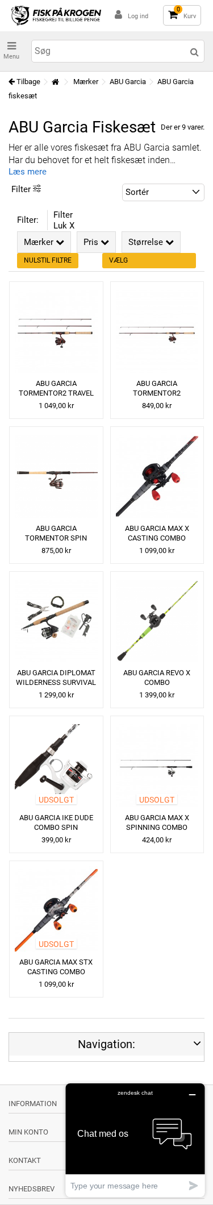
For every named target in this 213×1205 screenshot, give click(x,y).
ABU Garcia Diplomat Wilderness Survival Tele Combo (56, 682)
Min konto (28, 1132)
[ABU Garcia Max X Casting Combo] (157, 476)
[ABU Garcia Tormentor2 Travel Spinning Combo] (56, 331)
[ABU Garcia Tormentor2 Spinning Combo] (157, 331)
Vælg (118, 260)
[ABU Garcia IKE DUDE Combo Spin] (56, 765)
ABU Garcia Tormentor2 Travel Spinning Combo (56, 393)
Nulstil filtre (48, 260)
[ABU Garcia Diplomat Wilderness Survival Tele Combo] (56, 621)
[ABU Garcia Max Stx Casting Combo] (56, 910)
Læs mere (28, 172)
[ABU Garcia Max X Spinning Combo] (157, 765)
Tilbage (27, 81)
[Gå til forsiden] (55, 82)
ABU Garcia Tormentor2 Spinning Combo (156, 393)
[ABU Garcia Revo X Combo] (157, 621)
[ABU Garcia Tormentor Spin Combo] (56, 476)
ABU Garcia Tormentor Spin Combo (56, 538)
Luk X (63, 226)
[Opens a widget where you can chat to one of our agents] (135, 1140)
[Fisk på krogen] (56, 16)
